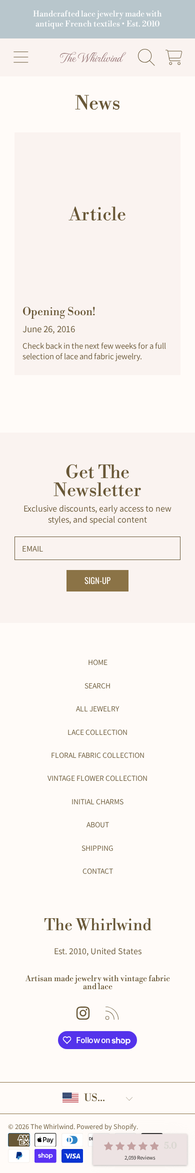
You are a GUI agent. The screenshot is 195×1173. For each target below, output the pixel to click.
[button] (21, 57)
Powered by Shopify (106, 1126)
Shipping (98, 848)
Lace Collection (98, 732)
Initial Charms (98, 801)
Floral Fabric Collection (97, 755)
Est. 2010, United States (98, 951)
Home (98, 662)
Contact (97, 871)
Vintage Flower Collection (98, 778)
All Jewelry (97, 708)
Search (97, 685)
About (97, 824)
